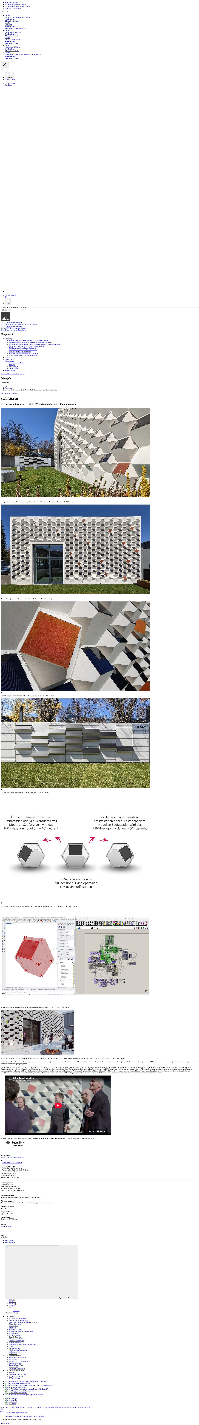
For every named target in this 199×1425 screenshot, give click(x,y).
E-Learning (13, 1359)
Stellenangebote (14, 1352)
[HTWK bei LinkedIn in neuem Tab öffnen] (11, 1400)
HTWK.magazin (14, 1335)
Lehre (7, 357)
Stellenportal (13, 1354)
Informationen (9, 361)
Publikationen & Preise (16, 363)
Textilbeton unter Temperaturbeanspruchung (23, 350)
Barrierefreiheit (33, 1416)
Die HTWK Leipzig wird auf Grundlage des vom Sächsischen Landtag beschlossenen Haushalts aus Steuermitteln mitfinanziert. (48, 1407)
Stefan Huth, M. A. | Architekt (12, 1163)
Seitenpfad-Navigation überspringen (12, 374)
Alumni (11, 1372)
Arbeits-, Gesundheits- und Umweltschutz (23, 1322)
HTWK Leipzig (10, 79)
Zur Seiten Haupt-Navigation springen (17, 6)
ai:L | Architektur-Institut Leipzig (11, 326)
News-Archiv (13, 368)
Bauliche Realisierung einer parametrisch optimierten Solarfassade (30, 342)
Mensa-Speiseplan (15, 1324)
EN (6, 297)
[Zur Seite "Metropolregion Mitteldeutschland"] (19, 1391)
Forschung (8, 339)
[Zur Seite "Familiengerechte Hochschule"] (17, 1383)
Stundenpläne (13, 1326)
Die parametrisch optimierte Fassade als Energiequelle (26, 346)
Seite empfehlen (10, 1242)
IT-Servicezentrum (15, 1342)
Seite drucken (9, 1240)
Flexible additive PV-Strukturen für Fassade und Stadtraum (28, 340)
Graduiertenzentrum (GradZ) (18, 1374)
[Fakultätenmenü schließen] (5, 64)
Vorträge (12, 365)
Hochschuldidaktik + (16, 1363)
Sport (11, 1346)
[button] (9, 75)
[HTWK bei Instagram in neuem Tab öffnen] (11, 1398)
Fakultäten (8, 85)
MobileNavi (5, 1423)
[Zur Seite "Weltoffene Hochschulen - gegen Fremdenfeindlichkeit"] (26, 1389)
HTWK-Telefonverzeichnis (18, 1318)
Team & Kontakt (10, 370)
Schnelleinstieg (10, 83)
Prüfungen (12, 1328)
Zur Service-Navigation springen (15, 4)
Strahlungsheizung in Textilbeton (20, 352)
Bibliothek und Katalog (16, 1339)
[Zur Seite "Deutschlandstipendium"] (15, 1387)
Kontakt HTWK (10, 295)
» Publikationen (6, 1226)
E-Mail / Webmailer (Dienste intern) (21, 1331)
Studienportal (13, 1367)
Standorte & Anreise (15, 1329)
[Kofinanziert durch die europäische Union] (16, 1413)
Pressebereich (13, 1333)
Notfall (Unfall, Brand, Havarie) (19, 1320)
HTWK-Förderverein (16, 1376)
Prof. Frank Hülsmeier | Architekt (13, 1157)
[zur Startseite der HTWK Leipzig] (14, 328)
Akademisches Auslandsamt (18, 1350)
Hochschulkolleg (14, 1348)
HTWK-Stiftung (14, 1378)
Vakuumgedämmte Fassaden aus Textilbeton (23, 353)
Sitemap (41, 1416)
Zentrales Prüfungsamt (16, 1341)
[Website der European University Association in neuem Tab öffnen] (25, 1381)
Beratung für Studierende (17, 1357)
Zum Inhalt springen (11, 2)
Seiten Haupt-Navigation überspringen (13, 330)
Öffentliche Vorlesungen (17, 1369)
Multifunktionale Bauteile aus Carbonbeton (23, 348)
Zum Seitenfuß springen (13, 8)
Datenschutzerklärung (21, 1416)
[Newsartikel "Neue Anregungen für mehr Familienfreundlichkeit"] (29, 1385)
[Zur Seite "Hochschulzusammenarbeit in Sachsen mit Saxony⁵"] (16, 1393)
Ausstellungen (13, 366)
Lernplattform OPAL (16, 1365)
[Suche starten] (23, 310)
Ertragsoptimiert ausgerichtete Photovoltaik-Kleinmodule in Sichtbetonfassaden (35, 344)
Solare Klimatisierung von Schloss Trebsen (23, 355)
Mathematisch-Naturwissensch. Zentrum (22, 1344)
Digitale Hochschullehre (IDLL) (19, 1361)
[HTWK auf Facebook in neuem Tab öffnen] (11, 1402)
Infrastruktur (9, 359)
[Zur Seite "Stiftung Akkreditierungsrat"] (24, 1394)
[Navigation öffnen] (1, 69)
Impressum (9, 1416)
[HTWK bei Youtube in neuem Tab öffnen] (10, 1404)
